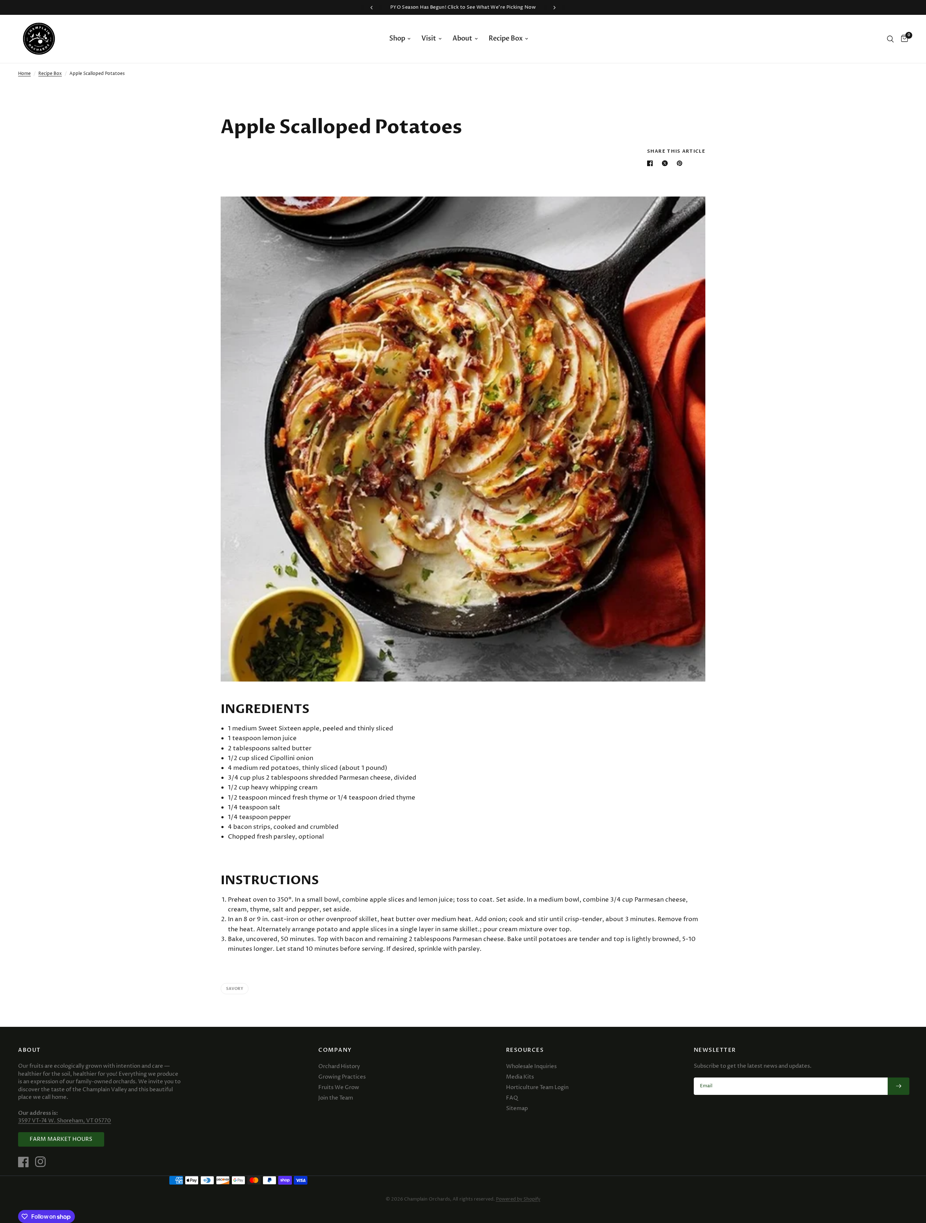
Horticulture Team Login (537, 1087)
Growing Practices (342, 1077)
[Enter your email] (898, 1086)
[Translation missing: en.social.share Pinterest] (681, 163)
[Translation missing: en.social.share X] (666, 163)
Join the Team (335, 1098)
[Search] (890, 39)
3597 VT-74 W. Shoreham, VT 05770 (64, 1121)
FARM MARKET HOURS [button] (61, 1139)
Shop (397, 38)
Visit (428, 38)
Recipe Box (506, 38)
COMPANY (335, 1050)
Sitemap (517, 1108)
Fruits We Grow (338, 1087)
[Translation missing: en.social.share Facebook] (651, 163)
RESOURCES (525, 1050)
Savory (234, 988)
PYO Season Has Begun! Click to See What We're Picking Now (463, 7)
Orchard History (339, 1066)
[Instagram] (43, 1162)
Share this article (676, 151)
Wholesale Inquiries (531, 1066)
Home (24, 74)
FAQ (512, 1098)
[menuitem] (400, 39)
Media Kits (520, 1077)
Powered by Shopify (518, 1199)
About (462, 38)
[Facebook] (26, 1162)
